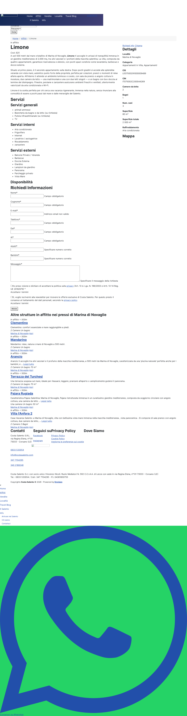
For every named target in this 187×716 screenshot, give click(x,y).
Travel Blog (71, 16)
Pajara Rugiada (22, 393)
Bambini (15, 255)
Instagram (38, 440)
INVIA (14, 308)
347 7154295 (17, 460)
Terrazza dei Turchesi (27, 376)
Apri (31, 333)
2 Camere (15, 330)
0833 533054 (17, 450)
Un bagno (25, 330)
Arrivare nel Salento (10, 516)
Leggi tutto (28, 364)
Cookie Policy (58, 438)
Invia (14, 32)
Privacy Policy (58, 435)
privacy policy (70, 300)
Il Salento (34, 20)
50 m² (36, 404)
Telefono (15, 219)
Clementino (19, 323)
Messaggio (16, 264)
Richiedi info (128, 45)
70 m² (33, 367)
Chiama (138, 45)
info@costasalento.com (22, 455)
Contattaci (6, 523)
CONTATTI (92, 15)
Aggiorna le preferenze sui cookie (67, 441)
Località (58, 16)
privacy (70, 286)
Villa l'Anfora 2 (21, 413)
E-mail (14, 210)
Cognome (16, 201)
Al (12, 237)
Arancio (16, 356)
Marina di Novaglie (20, 333)
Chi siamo (6, 520)
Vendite (48, 16)
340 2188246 (17, 465)
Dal (13, 228)
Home (30, 16)
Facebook (38, 435)
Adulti (14, 246)
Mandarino (19, 340)
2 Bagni (24, 424)
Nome (14, 192)
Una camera (16, 404)
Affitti (38, 16)
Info (44, 20)
